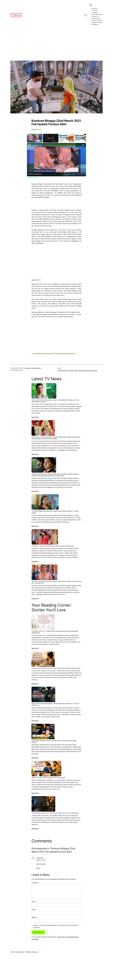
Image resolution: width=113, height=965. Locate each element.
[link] (29, 145)
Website (34, 917)
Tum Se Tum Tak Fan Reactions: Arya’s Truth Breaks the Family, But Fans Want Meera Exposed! (55, 401)
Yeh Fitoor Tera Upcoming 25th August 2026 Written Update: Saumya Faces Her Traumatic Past (56, 582)
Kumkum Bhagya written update (88, 370)
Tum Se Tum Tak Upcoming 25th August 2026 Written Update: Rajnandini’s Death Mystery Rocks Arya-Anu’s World (56, 438)
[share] (83, 144)
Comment (35, 882)
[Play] (66, 138)
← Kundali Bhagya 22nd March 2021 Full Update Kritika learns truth (53, 353)
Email (34, 909)
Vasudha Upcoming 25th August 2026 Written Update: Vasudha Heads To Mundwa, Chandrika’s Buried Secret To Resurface (55, 475)
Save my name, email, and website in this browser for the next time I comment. (55, 926)
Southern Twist (37, 145)
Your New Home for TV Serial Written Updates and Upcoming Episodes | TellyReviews (55, 632)
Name (34, 901)
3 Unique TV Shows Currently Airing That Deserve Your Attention (53, 546)
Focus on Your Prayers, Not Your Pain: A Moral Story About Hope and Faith (56, 668)
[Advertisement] (56, 50)
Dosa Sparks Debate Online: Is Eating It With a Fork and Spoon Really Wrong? (54, 741)
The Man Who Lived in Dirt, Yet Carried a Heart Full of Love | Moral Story (55, 813)
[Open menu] (85, 15)
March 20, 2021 (41, 860)
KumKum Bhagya (36, 368)
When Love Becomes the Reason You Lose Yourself (48, 777)
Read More (35, 417)
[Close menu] (90, 5)
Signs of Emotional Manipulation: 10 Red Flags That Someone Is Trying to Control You (55, 704)
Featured (28, 368)
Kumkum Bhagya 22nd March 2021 (68, 370)
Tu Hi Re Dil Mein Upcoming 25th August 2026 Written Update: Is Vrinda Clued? (55, 512)
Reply (38, 868)
